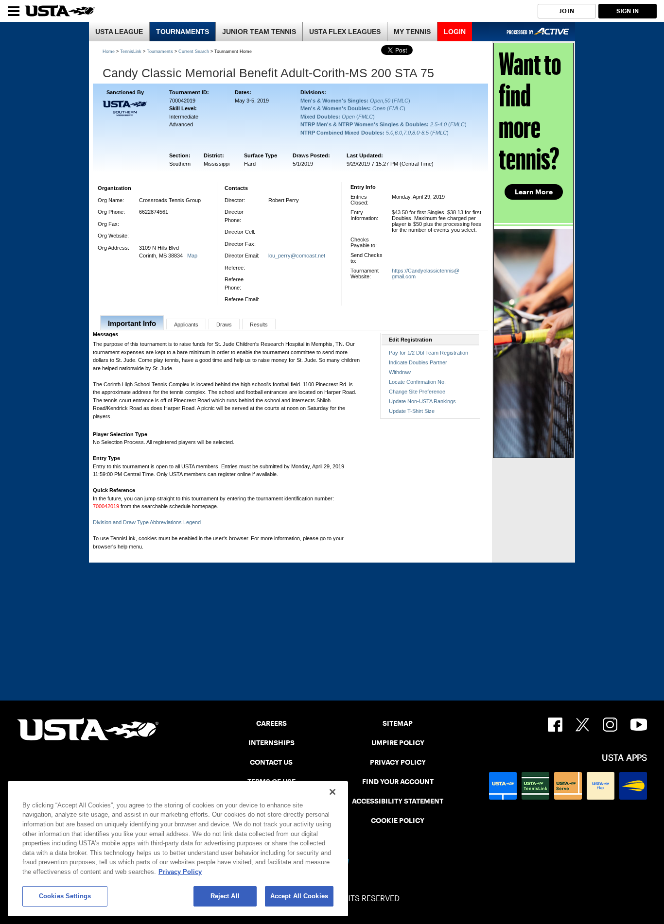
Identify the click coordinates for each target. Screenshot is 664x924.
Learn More (534, 191)
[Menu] (13, 11)
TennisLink (130, 51)
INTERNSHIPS (271, 742)
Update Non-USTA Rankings (422, 401)
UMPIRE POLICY (397, 742)
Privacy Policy (180, 871)
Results (259, 324)
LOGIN (455, 31)
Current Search (193, 51)
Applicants (186, 324)
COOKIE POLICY (397, 820)
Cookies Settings (65, 896)
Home (109, 51)
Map (192, 255)
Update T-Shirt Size (412, 411)
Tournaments (160, 51)
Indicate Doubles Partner (418, 362)
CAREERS (271, 723)
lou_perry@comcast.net (296, 255)
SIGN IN (627, 11)
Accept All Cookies (299, 896)
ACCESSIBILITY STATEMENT (397, 801)
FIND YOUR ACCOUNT (398, 781)
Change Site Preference (417, 391)
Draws (224, 324)
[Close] (332, 792)
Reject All (225, 896)
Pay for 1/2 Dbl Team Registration (428, 353)
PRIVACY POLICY (398, 762)
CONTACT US (271, 762)
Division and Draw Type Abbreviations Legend (147, 522)
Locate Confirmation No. (417, 382)
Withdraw (400, 372)
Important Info (132, 323)
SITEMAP (398, 723)
